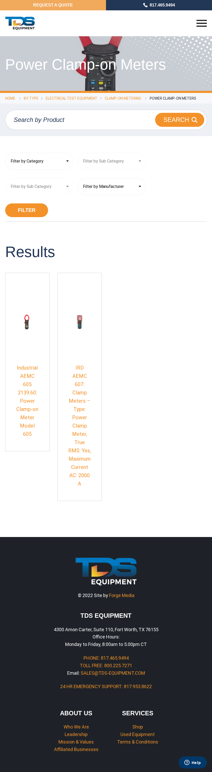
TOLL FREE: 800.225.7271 (106, 665)
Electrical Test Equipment (71, 98)
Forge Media (121, 595)
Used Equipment (137, 734)
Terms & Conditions (137, 742)
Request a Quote (53, 5)
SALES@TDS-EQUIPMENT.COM (113, 673)
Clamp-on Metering (123, 98)
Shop (137, 727)
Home (10, 98)
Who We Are (76, 727)
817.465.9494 (162, 5)
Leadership (76, 734)
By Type (31, 98)
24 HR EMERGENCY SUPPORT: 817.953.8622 (106, 686)
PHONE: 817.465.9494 (106, 658)
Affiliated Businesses (76, 749)
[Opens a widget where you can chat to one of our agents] (192, 762)
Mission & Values (76, 742)
